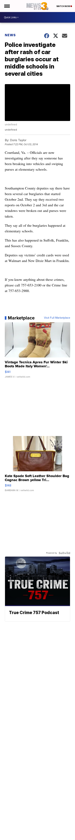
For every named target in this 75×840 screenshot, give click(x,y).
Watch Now (63, 6)
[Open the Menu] (6, 6)
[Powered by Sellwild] (64, 553)
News (10, 35)
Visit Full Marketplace (57, 317)
